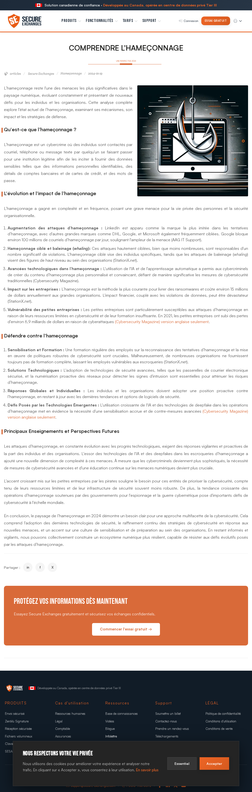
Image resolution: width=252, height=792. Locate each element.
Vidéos (109, 721)
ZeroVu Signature (17, 721)
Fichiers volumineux (18, 736)
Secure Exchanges (41, 74)
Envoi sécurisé (14, 714)
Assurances (63, 736)
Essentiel (181, 763)
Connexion (191, 21)
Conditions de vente (219, 729)
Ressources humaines (70, 714)
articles (15, 74)
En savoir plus (147, 770)
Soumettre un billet (168, 714)
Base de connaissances (121, 714)
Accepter (214, 763)
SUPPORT (149, 20)
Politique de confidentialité (223, 714)
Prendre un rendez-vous (172, 729)
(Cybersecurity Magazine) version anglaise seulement (162, 321)
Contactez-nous (166, 721)
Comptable (62, 729)
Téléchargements (166, 736)
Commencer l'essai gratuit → (126, 629)
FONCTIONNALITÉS (99, 20)
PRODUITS (69, 20)
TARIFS (128, 20)
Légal (59, 721)
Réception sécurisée (18, 729)
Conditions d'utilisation (220, 721)
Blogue (110, 729)
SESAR (10, 751)
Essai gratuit (216, 20)
